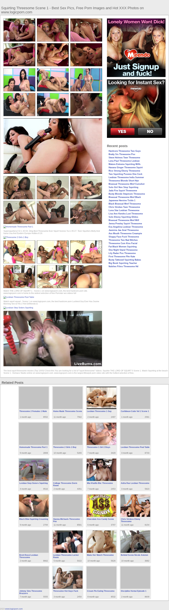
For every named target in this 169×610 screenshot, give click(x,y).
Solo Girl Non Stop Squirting (123, 187)
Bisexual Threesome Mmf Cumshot (126, 184)
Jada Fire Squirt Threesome (123, 190)
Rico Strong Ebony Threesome (124, 171)
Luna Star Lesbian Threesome (124, 210)
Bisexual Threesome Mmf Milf (124, 220)
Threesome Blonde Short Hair (124, 180)
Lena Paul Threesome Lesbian (124, 161)
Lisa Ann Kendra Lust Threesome (126, 213)
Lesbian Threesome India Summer (126, 177)
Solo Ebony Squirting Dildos (123, 217)
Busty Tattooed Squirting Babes (125, 260)
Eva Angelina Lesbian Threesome (126, 227)
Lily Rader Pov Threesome (122, 253)
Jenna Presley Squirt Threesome (125, 223)
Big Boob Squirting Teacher (123, 263)
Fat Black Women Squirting (123, 246)
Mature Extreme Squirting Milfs (124, 164)
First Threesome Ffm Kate (122, 256)
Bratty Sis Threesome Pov (122, 154)
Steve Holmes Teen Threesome (124, 157)
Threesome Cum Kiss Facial (123, 243)
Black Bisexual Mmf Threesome (125, 204)
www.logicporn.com (14, 609)
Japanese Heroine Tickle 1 (122, 200)
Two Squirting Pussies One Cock (125, 174)
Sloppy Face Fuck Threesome (124, 236)
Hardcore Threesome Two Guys (125, 151)
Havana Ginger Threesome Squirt (126, 167)
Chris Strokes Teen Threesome (124, 207)
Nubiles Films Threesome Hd (123, 266)
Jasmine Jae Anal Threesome (124, 230)
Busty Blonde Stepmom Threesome (127, 194)
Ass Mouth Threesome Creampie (125, 233)
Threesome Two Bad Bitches (123, 240)
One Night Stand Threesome (123, 250)
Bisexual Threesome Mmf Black (125, 197)
